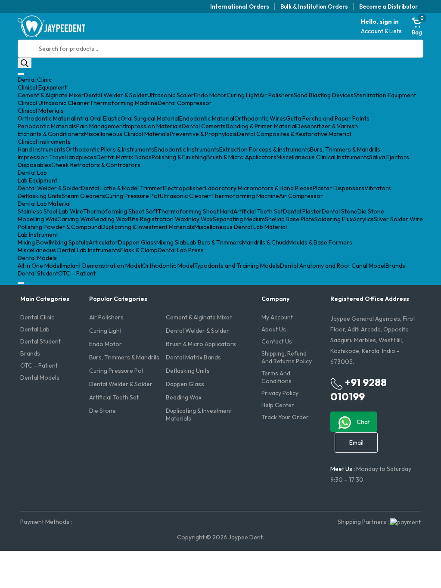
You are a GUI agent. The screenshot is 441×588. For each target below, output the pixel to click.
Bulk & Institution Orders (314, 6)
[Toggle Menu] (21, 74)
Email (356, 442)
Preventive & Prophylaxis (203, 134)
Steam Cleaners (83, 196)
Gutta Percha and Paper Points (328, 118)
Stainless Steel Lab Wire (50, 211)
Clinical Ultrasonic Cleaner (54, 103)
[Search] (24, 63)
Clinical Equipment (42, 87)
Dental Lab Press (181, 250)
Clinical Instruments (44, 141)
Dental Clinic (35, 80)
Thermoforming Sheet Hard (195, 211)
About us (273, 329)
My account (277, 317)
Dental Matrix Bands (124, 157)
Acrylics (363, 219)
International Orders (239, 6)
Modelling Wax (37, 219)
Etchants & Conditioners (51, 134)
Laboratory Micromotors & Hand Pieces (259, 188)
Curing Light (243, 95)
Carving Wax (74, 219)
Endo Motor (210, 95)
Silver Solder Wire (398, 219)
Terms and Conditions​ (276, 377)
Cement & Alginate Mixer (51, 95)
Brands (395, 265)
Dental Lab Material (44, 203)
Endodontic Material (206, 118)
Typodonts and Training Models (237, 265)
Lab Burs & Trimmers (214, 242)
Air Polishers (276, 95)
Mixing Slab (171, 242)
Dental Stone (339, 211)
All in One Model (39, 265)
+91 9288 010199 (358, 389)
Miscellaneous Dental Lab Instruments (69, 250)
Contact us (276, 341)
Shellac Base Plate (289, 219)
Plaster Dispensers (338, 188)
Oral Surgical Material (150, 118)
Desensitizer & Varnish (327, 126)
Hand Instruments (41, 149)
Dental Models (37, 258)
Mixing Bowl (34, 242)
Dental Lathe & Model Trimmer (122, 188)
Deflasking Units (40, 196)
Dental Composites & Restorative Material (294, 134)
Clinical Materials (41, 111)
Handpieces (80, 157)
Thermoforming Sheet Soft (120, 211)
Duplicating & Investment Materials (147, 227)
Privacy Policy (279, 393)
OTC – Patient (77, 273)
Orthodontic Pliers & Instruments (109, 149)
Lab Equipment (37, 180)
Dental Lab (32, 172)
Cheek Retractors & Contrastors (95, 165)
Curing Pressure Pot (132, 196)
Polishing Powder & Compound (59, 227)
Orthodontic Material (46, 118)
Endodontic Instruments (186, 149)
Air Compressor (301, 196)
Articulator (103, 242)
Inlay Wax (200, 219)
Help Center (277, 405)
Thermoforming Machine (124, 103)
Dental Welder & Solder (115, 95)
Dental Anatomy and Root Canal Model (332, 265)
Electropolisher (184, 188)
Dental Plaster (302, 211)
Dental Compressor (185, 103)
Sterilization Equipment (385, 95)
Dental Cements (204, 126)
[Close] (21, 283)
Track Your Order (285, 417)
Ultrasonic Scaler (170, 95)
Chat (362, 422)
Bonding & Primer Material (261, 126)
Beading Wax (110, 219)
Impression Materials (153, 126)
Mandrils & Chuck (265, 242)
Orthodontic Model (168, 265)
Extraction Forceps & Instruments (264, 149)
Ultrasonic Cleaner (185, 196)
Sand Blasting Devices (324, 95)
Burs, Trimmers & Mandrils (345, 149)
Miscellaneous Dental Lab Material (240, 227)
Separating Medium (239, 219)
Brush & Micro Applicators (241, 157)
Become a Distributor (388, 6)
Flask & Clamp (139, 250)
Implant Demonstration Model (101, 265)
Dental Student (38, 273)
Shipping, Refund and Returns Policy (286, 357)
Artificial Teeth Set (258, 211)
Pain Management (100, 126)
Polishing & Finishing (179, 157)
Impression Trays (41, 157)
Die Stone (370, 211)
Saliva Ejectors (389, 157)
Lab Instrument (38, 234)
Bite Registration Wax (157, 219)
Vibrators (377, 188)
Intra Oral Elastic (98, 118)
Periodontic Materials (47, 126)
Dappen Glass (137, 242)
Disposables (34, 165)
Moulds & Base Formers (320, 242)
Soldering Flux (333, 219)
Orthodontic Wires (260, 118)
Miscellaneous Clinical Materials (127, 134)
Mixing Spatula (69, 242)
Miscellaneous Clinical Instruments (322, 157)
